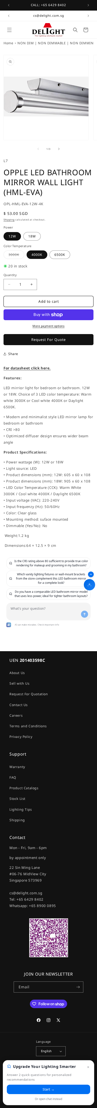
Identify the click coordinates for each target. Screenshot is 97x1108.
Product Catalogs (24, 788)
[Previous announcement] (9, 5)
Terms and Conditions (28, 726)
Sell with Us (19, 683)
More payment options (48, 326)
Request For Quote (48, 339)
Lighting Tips (20, 809)
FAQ (12, 777)
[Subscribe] (78, 987)
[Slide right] (59, 149)
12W (12, 236)
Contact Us (18, 705)
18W (32, 236)
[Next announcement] (88, 5)
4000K (37, 254)
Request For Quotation (28, 694)
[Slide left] (38, 149)
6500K (59, 254)
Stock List (17, 798)
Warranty (17, 767)
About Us (17, 673)
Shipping (9, 219)
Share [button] (13, 354)
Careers (16, 715)
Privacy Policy (20, 736)
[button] (9, 30)
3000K (16, 255)
